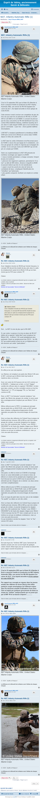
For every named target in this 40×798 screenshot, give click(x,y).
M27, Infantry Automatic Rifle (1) (17, 17)
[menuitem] (6, 9)
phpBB (15, 796)
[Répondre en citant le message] (33, 29)
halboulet (3, 452)
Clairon (8, 253)
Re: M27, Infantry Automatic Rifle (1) (15, 261)
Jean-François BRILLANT (15, 19)
